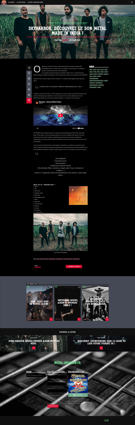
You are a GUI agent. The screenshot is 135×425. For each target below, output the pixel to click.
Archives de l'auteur (73, 266)
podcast (92, 82)
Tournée (101, 85)
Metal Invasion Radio (36, 2)
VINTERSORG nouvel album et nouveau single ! (68, 303)
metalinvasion (94, 78)
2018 (38, 259)
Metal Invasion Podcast (96, 80)
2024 (98, 71)
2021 (106, 69)
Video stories (83, 23)
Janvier (100, 74)
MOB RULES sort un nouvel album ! (40, 302)
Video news (76, 259)
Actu (41, 259)
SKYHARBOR (59, 259)
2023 (95, 71)
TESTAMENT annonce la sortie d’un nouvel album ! (95, 303)
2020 (102, 69)
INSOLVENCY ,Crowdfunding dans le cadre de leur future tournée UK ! (102, 342)
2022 (91, 71)
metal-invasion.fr (67, 363)
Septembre (52, 259)
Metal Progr (62, 23)
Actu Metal (22, 2)
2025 (102, 71)
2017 (91, 69)
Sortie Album (74, 23)
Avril (95, 74)
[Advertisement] (99, 114)
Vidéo (99, 87)
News (68, 23)
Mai (91, 76)
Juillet (106, 74)
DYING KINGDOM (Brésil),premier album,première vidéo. (34, 342)
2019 (98, 69)
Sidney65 (65, 40)
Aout (91, 74)
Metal (56, 23)
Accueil (12, 2)
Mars (94, 76)
